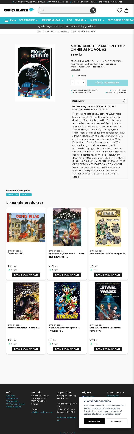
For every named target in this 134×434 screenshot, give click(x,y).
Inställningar (116, 421)
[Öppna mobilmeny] (10, 20)
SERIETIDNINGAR (50, 20)
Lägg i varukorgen (26, 275)
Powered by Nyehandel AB (67, 432)
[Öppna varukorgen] (126, 10)
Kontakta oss (12, 398)
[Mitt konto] (119, 10)
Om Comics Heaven (15, 404)
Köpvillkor (10, 395)
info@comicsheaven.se (42, 412)
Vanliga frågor (12, 401)
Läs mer (76, 70)
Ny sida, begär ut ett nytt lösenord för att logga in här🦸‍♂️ (67, 26)
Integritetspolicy (13, 407)
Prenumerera (113, 395)
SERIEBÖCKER (27, 20)
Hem (39, 31)
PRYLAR (79, 20)
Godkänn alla (94, 421)
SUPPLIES (95, 20)
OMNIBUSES (25, 194)
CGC (69, 20)
